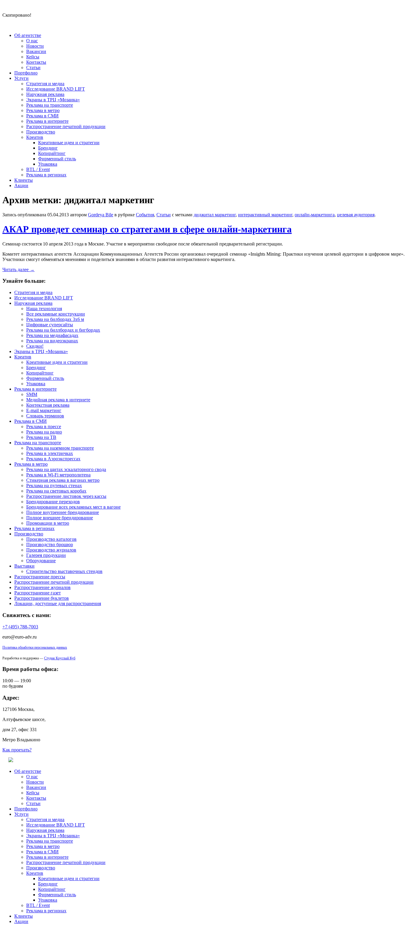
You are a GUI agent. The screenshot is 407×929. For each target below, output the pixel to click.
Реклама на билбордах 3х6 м (55, 319)
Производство (40, 131)
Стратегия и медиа (45, 83)
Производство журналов (51, 549)
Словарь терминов (45, 415)
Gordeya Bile (100, 214)
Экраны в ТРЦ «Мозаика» (53, 99)
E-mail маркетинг (43, 410)
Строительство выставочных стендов (64, 571)
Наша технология (44, 308)
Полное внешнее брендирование (59, 517)
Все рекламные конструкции (55, 313)
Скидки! (35, 346)
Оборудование (41, 560)
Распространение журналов (42, 587)
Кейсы (32, 56)
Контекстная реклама (47, 405)
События (145, 214)
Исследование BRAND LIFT (55, 88)
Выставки (24, 565)
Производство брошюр (49, 544)
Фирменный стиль (57, 158)
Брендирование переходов (53, 501)
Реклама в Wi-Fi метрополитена (58, 474)
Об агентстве (27, 35)
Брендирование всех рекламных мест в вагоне (73, 506)
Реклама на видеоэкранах (52, 340)
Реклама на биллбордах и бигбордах (63, 330)
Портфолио (26, 72)
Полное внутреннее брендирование (62, 512)
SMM (31, 394)
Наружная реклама (45, 94)
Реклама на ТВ (41, 437)
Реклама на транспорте (49, 105)
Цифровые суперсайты (49, 324)
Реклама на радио (44, 431)
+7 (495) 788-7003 (20, 626)
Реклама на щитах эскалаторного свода (66, 469)
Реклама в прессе (43, 426)
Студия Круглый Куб (59, 658)
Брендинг (48, 147)
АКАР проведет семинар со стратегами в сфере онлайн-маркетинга (147, 229)
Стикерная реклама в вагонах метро (63, 480)
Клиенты (23, 180)
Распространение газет (37, 592)
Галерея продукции (46, 555)
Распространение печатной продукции (65, 126)
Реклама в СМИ (42, 115)
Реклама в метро (43, 110)
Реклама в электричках (49, 453)
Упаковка (47, 164)
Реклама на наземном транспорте (60, 447)
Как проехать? (17, 749)
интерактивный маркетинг (265, 214)
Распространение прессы (39, 576)
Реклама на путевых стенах (54, 485)
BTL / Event (38, 169)
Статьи (33, 67)
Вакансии (36, 51)
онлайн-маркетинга (315, 214)
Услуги (21, 78)
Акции (21, 185)
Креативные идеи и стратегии (69, 142)
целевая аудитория (356, 214)
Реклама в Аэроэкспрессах (53, 458)
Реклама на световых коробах (56, 490)
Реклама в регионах (46, 174)
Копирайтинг (52, 153)
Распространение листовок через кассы (66, 496)
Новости (35, 46)
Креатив (34, 137)
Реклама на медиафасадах (52, 335)
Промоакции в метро (47, 523)
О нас (32, 40)
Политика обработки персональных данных (34, 647)
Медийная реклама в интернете (58, 399)
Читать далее (18, 269)
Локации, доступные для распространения (57, 603)
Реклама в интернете (47, 121)
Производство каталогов (51, 539)
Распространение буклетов (41, 598)
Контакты (36, 62)
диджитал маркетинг (215, 214)
